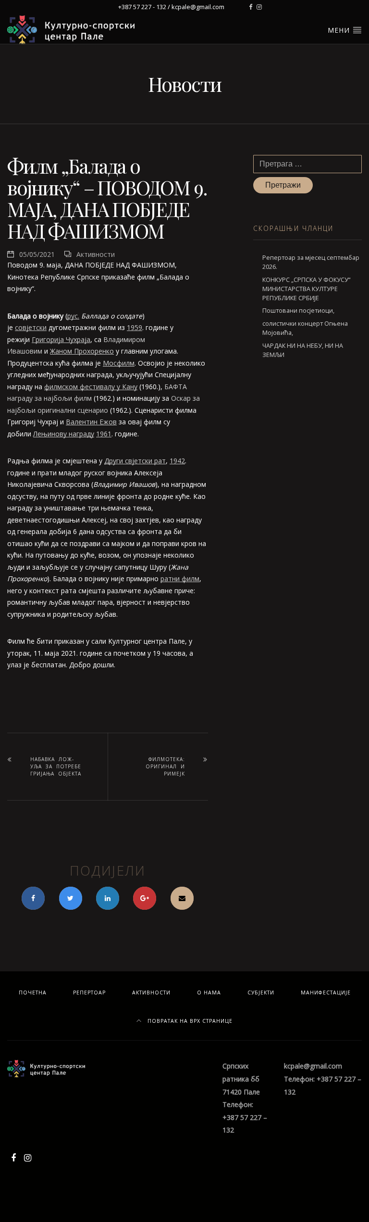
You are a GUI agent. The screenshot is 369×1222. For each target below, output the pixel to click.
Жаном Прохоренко (82, 351)
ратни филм (179, 578)
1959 (134, 327)
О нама (209, 992)
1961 (103, 433)
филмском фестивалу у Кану (90, 386)
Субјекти (260, 992)
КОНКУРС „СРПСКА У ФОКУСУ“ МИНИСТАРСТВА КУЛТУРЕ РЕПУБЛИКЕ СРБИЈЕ (306, 289)
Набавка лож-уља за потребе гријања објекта (55, 766)
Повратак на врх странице (189, 1021)
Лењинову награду (63, 433)
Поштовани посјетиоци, (298, 310)
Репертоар (89, 992)
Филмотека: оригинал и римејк (165, 766)
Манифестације (326, 992)
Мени (340, 30)
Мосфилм (119, 363)
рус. (73, 315)
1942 (177, 460)
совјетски (31, 327)
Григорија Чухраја (61, 339)
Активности (95, 254)
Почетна (33, 992)
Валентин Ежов (91, 421)
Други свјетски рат (135, 460)
